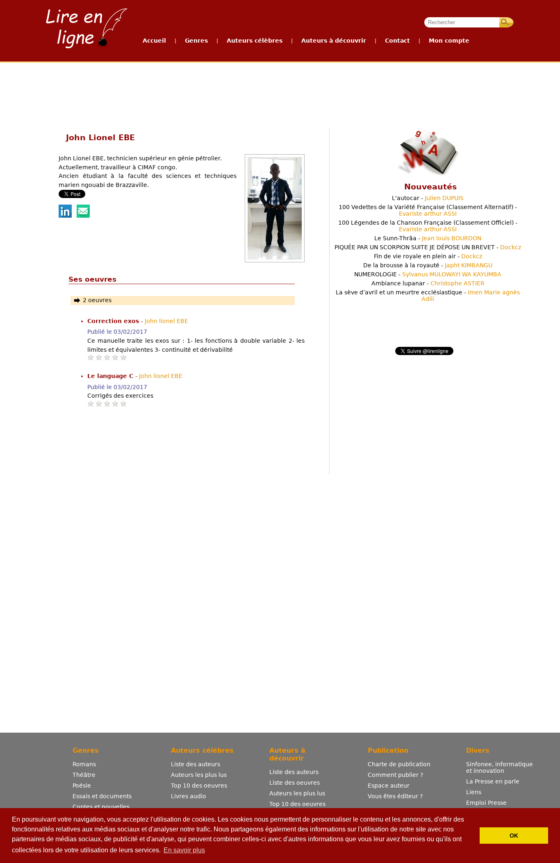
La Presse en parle (492, 781)
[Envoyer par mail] (83, 215)
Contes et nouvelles (101, 807)
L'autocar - (428, 198)
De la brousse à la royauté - (427, 265)
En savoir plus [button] (184, 850)
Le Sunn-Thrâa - (427, 238)
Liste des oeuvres (294, 782)
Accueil (154, 40)
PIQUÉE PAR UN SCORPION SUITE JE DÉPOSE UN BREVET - (428, 247)
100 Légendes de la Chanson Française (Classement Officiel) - (427, 225)
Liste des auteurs (195, 764)
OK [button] (514, 835)
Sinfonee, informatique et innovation (499, 767)
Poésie (82, 785)
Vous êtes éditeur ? (395, 796)
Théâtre (84, 775)
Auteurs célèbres (254, 40)
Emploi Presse (486, 802)
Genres (196, 40)
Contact (397, 40)
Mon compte (449, 40)
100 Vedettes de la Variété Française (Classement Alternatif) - (428, 210)
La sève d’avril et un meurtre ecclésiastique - (428, 295)
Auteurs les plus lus (199, 775)
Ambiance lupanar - (428, 283)
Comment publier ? (395, 775)
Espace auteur (389, 785)
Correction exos (114, 321)
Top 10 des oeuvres (199, 785)
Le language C (111, 376)
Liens (473, 792)
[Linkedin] (65, 215)
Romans (84, 764)
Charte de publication (399, 764)
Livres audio (188, 796)
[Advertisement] (279, 93)
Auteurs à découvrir (333, 40)
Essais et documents (102, 796)
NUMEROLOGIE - (427, 274)
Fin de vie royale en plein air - (428, 256)
